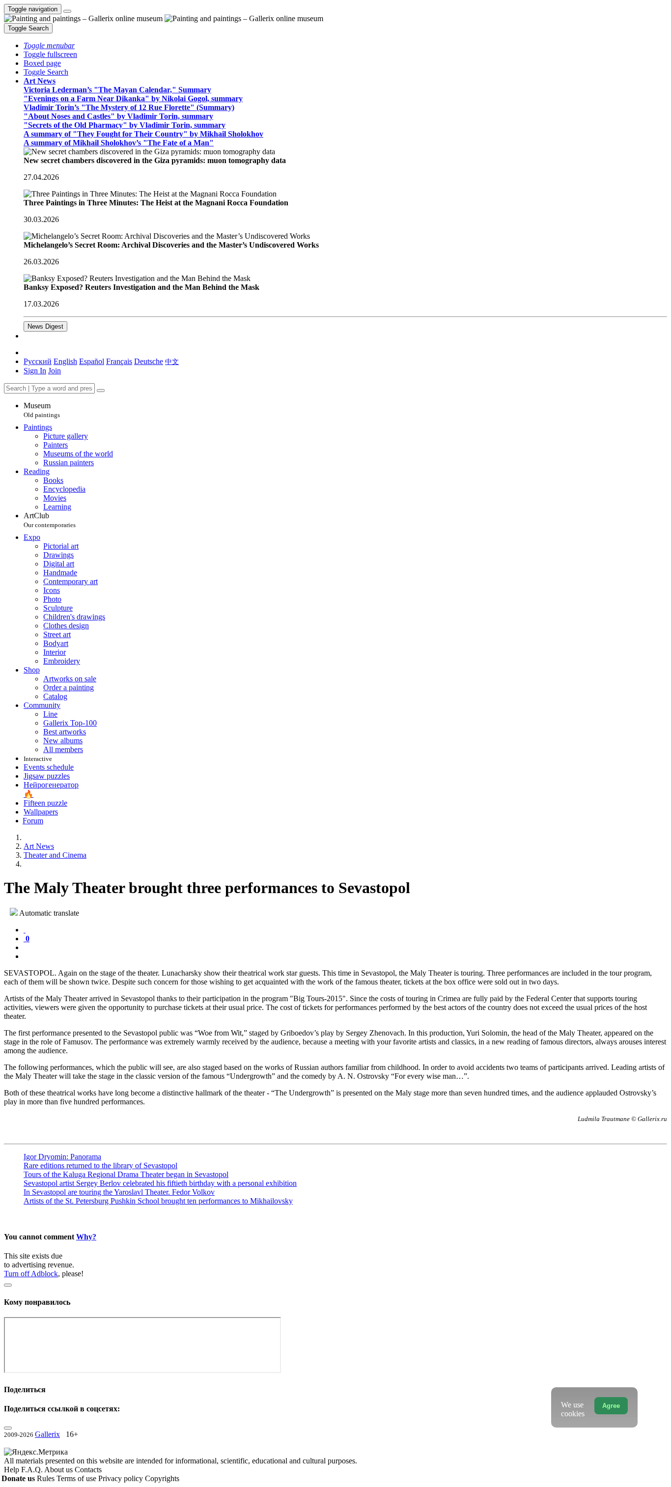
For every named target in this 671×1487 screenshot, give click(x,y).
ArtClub (50, 520)
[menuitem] (172, 361)
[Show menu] (67, 11)
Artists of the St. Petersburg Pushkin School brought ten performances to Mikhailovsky (158, 1201)
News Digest (45, 326)
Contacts (88, 1469)
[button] (49, 45)
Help (12, 1469)
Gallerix (47, 1434)
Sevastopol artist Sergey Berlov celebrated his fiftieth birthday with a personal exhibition (160, 1183)
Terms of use (77, 1478)
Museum (42, 410)
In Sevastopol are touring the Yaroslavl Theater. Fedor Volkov (119, 1192)
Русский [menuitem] (38, 361)
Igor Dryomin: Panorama (62, 1156)
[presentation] (345, 947)
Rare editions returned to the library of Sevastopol (100, 1165)
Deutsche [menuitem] (148, 361)
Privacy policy (121, 1478)
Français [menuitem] (119, 361)
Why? (86, 1237)
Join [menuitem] (54, 370)
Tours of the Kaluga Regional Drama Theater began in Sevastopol (126, 1174)
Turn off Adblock (31, 1273)
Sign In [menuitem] (35, 370)
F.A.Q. (32, 1469)
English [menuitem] (65, 361)
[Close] (101, 390)
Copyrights (162, 1478)
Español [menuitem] (91, 361)
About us (59, 1469)
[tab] (25, 930)
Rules (46, 1478)
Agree (611, 1405)
